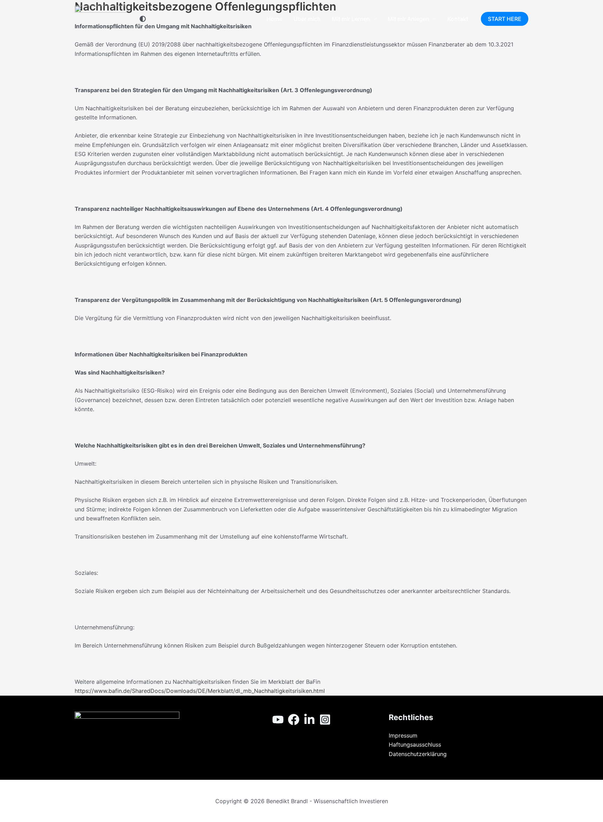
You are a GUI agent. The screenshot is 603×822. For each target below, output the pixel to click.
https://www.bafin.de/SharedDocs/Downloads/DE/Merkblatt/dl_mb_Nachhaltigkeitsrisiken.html (200, 690)
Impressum (403, 735)
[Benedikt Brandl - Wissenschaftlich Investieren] (101, 18)
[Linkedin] (309, 719)
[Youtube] (278, 719)
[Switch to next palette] (143, 19)
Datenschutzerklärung (418, 753)
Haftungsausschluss (415, 744)
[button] (373, 19)
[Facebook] (293, 719)
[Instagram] (325, 719)
